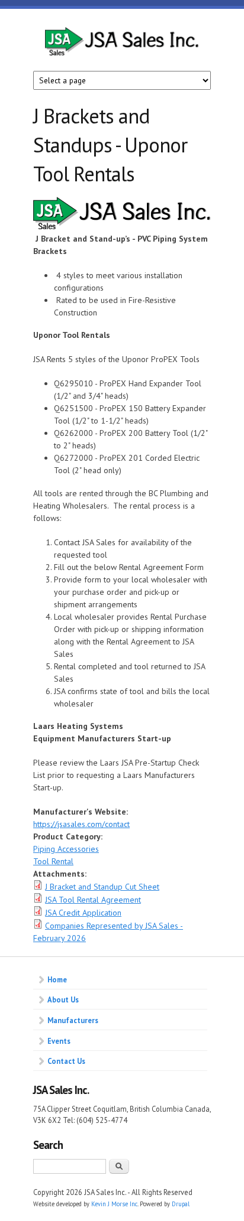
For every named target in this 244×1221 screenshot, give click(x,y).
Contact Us (66, 1061)
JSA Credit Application (83, 912)
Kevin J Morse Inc (114, 1204)
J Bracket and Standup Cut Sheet (102, 886)
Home (57, 979)
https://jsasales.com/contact (81, 824)
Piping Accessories (66, 849)
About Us (63, 999)
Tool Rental (53, 861)
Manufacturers (72, 1020)
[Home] (122, 49)
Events (58, 1041)
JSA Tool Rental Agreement (93, 899)
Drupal (181, 1204)
